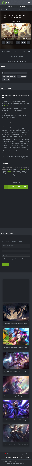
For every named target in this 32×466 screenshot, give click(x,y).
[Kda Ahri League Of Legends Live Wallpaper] (16, 409)
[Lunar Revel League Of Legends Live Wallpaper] (16, 312)
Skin (8, 79)
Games (8, 9)
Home (2, 9)
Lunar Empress (22, 76)
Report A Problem (21, 61)
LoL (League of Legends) (9, 76)
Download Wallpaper (18, 187)
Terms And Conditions (17, 457)
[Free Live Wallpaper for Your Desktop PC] (6, 2)
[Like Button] (8, 42)
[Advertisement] (16, 207)
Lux (4, 79)
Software (10, 7)
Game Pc (7, 73)
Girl (13, 73)
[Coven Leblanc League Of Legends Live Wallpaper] (16, 433)
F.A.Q (16, 7)
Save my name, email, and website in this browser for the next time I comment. (14, 260)
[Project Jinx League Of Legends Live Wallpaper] (16, 361)
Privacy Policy (6, 457)
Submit (6, 265)
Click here (6, 105)
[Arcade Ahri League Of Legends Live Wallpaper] (16, 337)
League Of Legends (21, 73)
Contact (22, 7)
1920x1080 (26, 52)
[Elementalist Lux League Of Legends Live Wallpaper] (16, 385)
